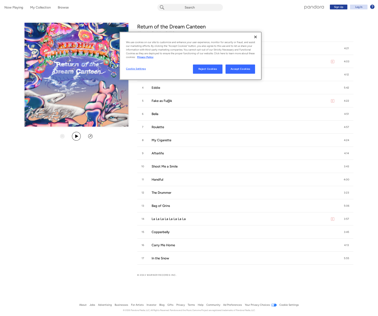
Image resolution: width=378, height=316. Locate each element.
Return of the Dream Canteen (171, 26)
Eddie (156, 88)
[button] (346, 48)
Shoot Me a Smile (165, 166)
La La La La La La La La (169, 219)
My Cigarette (161, 140)
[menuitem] (351, 7)
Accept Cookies (240, 68)
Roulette (158, 127)
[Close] (255, 37)
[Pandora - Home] (314, 7)
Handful (157, 180)
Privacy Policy (145, 57)
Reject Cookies (207, 68)
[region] (190, 56)
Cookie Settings (136, 68)
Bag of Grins (161, 206)
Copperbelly (161, 232)
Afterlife (158, 153)
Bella (155, 114)
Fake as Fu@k (162, 101)
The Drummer (161, 193)
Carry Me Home (163, 245)
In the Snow (160, 258)
